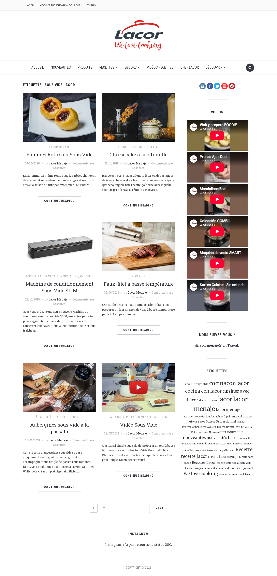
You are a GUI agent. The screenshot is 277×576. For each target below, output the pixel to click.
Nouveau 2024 (217, 432)
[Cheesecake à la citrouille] (138, 117)
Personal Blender (243, 443)
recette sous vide (226, 462)
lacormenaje (228, 409)
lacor (225, 399)
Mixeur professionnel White (225, 426)
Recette (243, 449)
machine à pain (222, 416)
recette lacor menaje (223, 457)
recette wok (244, 462)
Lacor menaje (59, 147)
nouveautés (194, 437)
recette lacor (194, 456)
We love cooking (201, 473)
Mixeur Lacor (197, 421)
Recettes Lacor (204, 462)
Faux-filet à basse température (139, 284)
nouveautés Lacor (222, 438)
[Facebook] (210, 86)
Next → (162, 508)
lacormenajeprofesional (197, 416)
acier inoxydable (196, 384)
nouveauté (235, 432)
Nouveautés (61, 67)
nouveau (203, 432)
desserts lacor (208, 400)
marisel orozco (242, 416)
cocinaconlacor (229, 383)
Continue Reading (59, 200)
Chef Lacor (189, 67)
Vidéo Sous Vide (138, 424)
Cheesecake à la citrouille (138, 154)
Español (92, 5)
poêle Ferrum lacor (210, 450)
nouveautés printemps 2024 (209, 443)
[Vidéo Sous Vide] (138, 387)
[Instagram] (202, 86)
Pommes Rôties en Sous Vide (59, 154)
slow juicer (199, 468)
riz (190, 468)
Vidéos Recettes (160, 67)
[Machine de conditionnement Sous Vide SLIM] (59, 246)
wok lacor (245, 474)
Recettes (106, 67)
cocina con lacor (203, 391)
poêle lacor (228, 450)
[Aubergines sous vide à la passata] (59, 387)
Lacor (30, 5)
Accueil (37, 67)
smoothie (212, 468)
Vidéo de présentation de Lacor (60, 5)
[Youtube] (224, 86)
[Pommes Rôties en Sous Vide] (59, 117)
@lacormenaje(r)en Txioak (217, 345)
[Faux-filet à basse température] (138, 246)
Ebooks (131, 67)
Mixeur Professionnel (221, 421)
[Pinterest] (232, 86)
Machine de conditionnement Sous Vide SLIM (59, 287)
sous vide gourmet (242, 468)
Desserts (137, 147)
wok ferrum (232, 474)
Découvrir (214, 67)
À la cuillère (45, 417)
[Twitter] (217, 86)
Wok (221, 474)
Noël (229, 443)
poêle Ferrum (190, 450)
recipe (185, 468)
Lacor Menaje (58, 163)
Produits (85, 67)
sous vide (224, 468)
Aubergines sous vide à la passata (59, 428)
